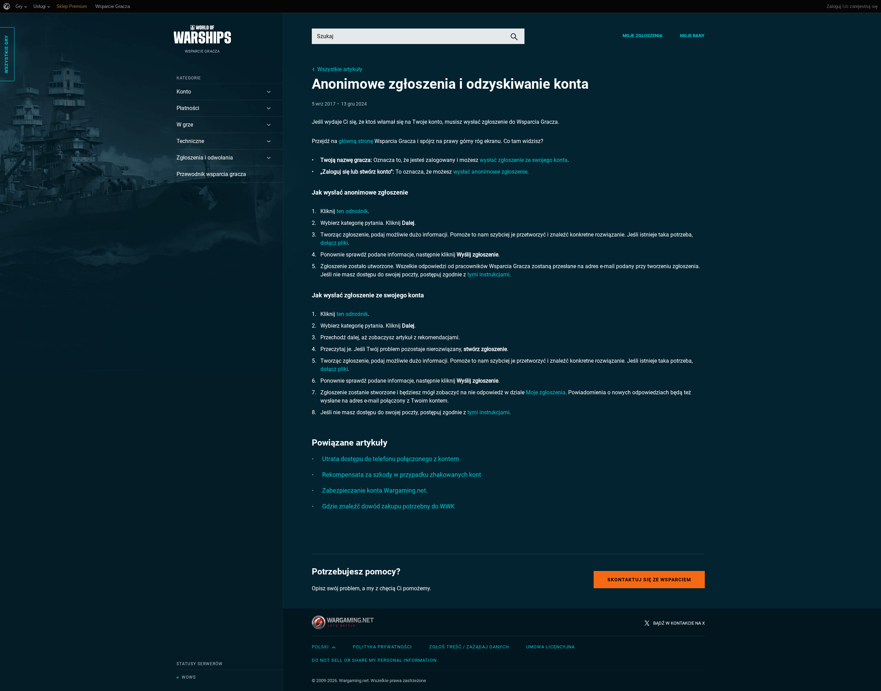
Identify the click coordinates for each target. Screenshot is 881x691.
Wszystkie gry (6, 54)
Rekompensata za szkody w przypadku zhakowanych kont (401, 474)
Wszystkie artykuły (339, 69)
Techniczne (190, 141)
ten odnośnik (352, 211)
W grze (185, 124)
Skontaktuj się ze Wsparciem (649, 579)
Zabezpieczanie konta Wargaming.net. (375, 490)
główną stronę (356, 141)
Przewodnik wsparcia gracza (211, 174)
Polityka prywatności (382, 646)
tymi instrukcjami (488, 274)
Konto (184, 91)
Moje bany (692, 35)
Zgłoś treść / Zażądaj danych (469, 646)
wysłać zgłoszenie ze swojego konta (523, 160)
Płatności (188, 108)
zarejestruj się (864, 6)
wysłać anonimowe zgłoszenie (490, 171)
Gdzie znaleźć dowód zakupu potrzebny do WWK (388, 506)
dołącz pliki (334, 243)
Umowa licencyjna (550, 646)
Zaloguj (834, 6)
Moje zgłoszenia (643, 35)
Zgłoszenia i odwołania (205, 157)
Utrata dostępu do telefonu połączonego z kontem (390, 458)
